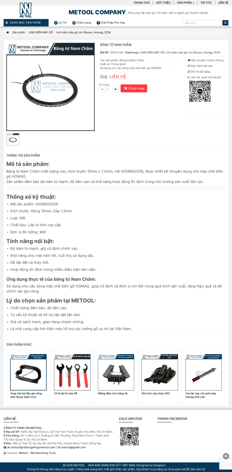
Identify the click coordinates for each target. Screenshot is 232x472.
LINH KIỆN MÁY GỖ (40, 32)
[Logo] (26, 12)
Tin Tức (206, 2)
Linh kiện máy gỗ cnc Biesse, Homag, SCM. (83, 32)
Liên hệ (223, 2)
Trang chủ (141, 2)
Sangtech (159, 465)
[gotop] (226, 456)
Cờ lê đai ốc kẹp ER (65, 393)
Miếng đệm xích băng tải (112, 393)
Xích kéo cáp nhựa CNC (156, 393)
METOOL (79, 465)
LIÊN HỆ (118, 76)
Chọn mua (136, 88)
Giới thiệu (163, 2)
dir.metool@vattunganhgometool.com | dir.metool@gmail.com (46, 447)
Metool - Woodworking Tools (37, 453)
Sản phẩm (184, 2)
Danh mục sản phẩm (24, 22)
